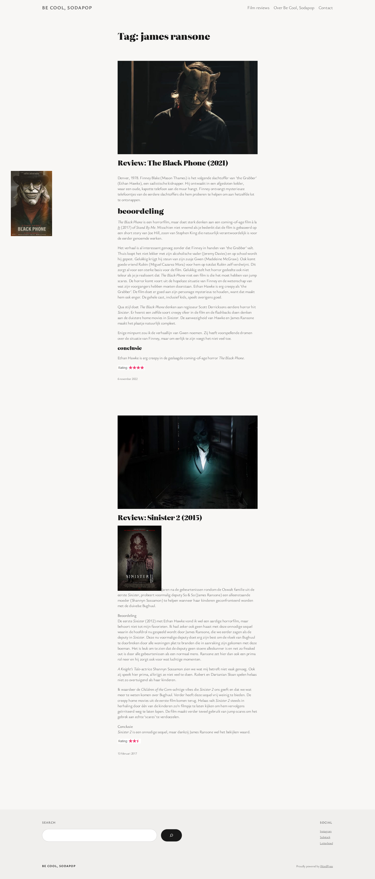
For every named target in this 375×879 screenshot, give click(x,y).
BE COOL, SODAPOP (67, 7)
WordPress (326, 866)
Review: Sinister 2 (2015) (160, 517)
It (119, 227)
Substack (325, 837)
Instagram (326, 831)
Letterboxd (326, 843)
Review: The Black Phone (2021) (173, 162)
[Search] (171, 835)
